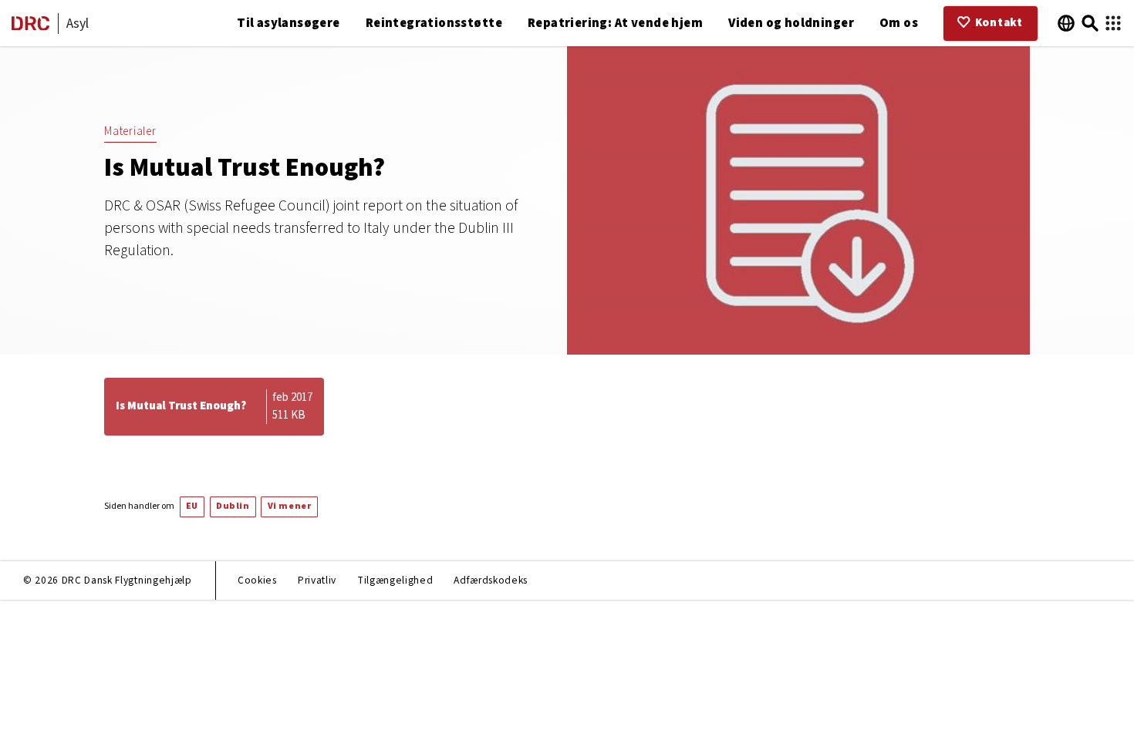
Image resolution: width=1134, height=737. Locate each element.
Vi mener (290, 506)
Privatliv (317, 580)
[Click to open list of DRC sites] (1113, 23)
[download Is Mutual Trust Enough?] (214, 407)
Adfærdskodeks (491, 580)
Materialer (130, 131)
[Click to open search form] (1090, 23)
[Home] (30, 27)
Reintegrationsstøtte (434, 23)
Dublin (233, 506)
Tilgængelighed (395, 580)
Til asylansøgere (288, 23)
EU (192, 506)
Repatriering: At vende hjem (615, 23)
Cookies (257, 580)
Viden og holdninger (791, 23)
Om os (898, 23)
